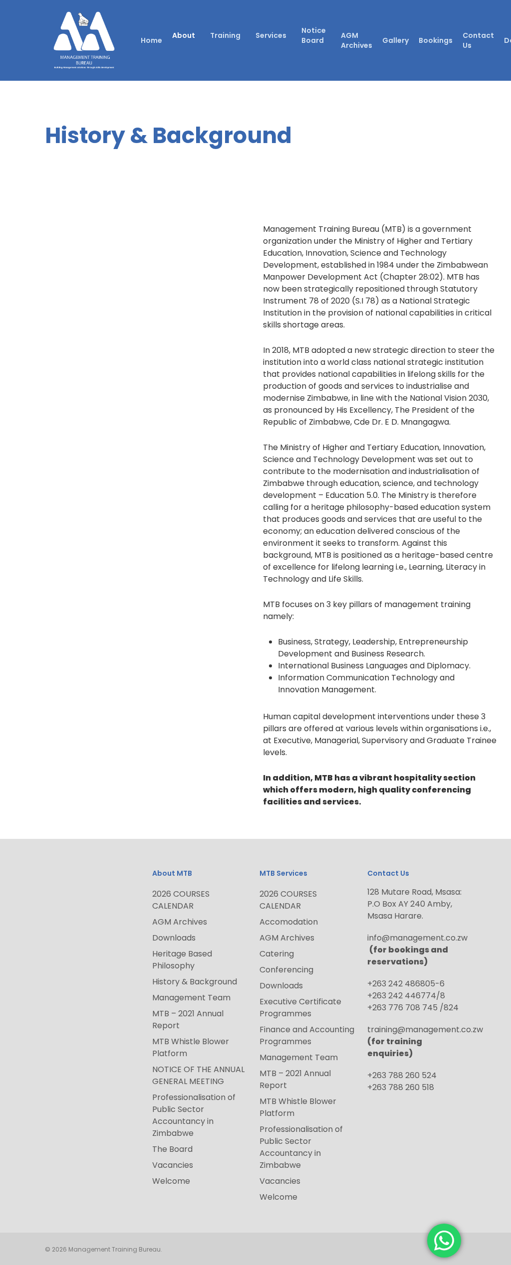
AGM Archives (179, 922)
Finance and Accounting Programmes (306, 1035)
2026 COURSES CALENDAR (181, 900)
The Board (172, 1149)
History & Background (194, 981)
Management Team (191, 997)
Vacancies (172, 1165)
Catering (276, 953)
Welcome (171, 1181)
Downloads (174, 938)
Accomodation (288, 922)
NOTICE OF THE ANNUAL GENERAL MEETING (198, 1075)
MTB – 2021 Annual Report (188, 1019)
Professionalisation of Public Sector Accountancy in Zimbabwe (194, 1115)
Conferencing (286, 969)
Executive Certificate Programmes (300, 1007)
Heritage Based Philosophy (182, 959)
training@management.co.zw (425, 1029)
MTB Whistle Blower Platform (190, 1047)
